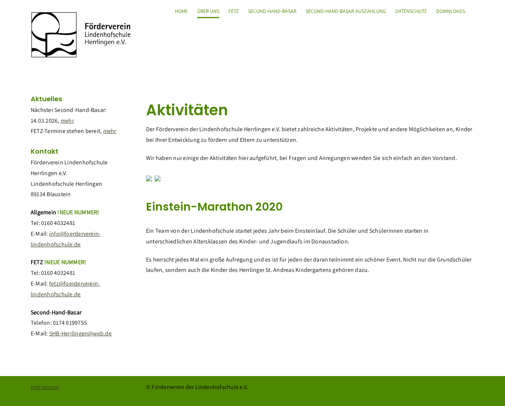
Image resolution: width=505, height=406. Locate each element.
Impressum (45, 387)
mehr (67, 120)
